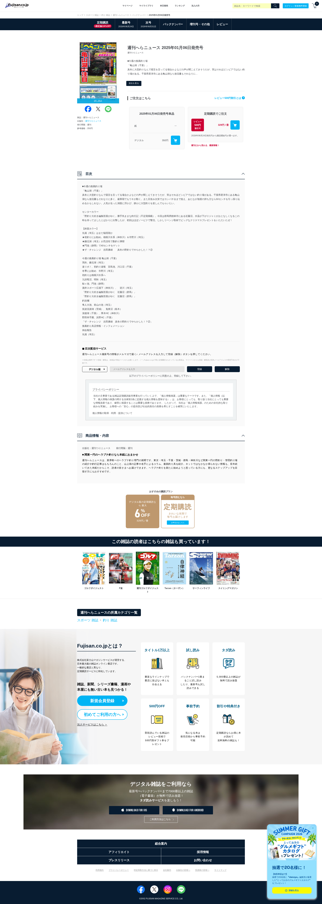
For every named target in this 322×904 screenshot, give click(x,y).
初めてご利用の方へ (102, 714)
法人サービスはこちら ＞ (92, 724)
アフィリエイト (119, 852)
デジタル (139, 140)
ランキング (180, 6)
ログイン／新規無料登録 (296, 6)
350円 (165, 140)
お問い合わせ (203, 860)
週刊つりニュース (93, 121)
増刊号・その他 (200, 24)
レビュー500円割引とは (229, 98)
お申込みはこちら (177, 523)
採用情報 (203, 852)
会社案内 (167, 870)
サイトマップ (220, 870)
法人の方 (196, 6)
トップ (80, 15)
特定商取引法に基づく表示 (146, 870)
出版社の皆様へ (183, 870)
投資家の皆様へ (202, 870)
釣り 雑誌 (105, 15)
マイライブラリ (146, 6)
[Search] (275, 5)
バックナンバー (139, 15)
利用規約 (100, 870)
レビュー (222, 24)
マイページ (127, 6)
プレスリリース (119, 860)
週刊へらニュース (121, 15)
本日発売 (164, 6)
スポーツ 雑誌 (92, 15)
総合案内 (161, 843)
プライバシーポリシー (119, 870)
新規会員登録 (102, 700)
